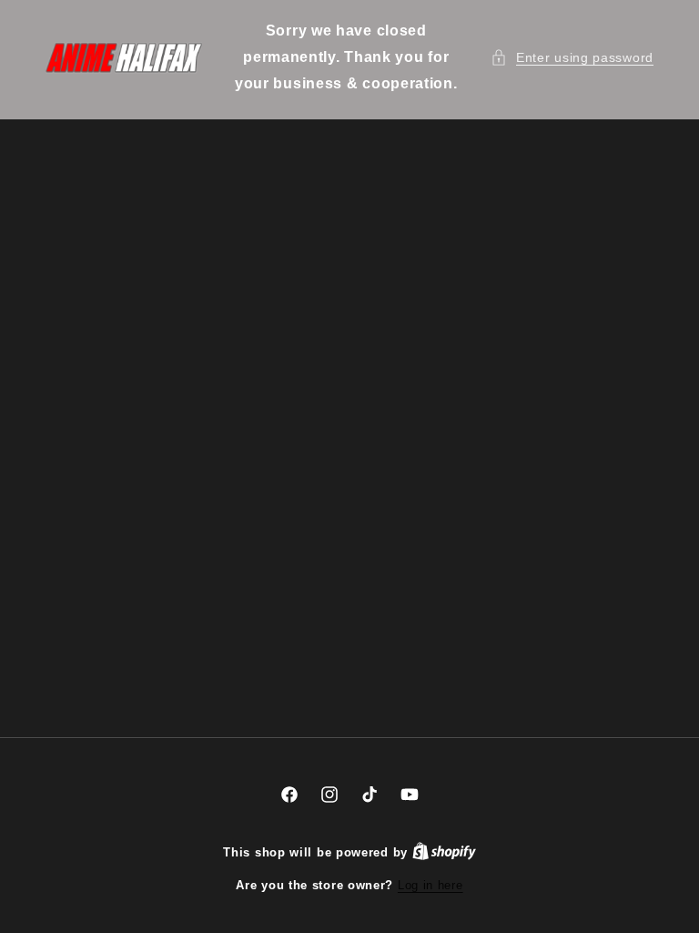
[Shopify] (444, 852)
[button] (572, 57)
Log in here (430, 885)
